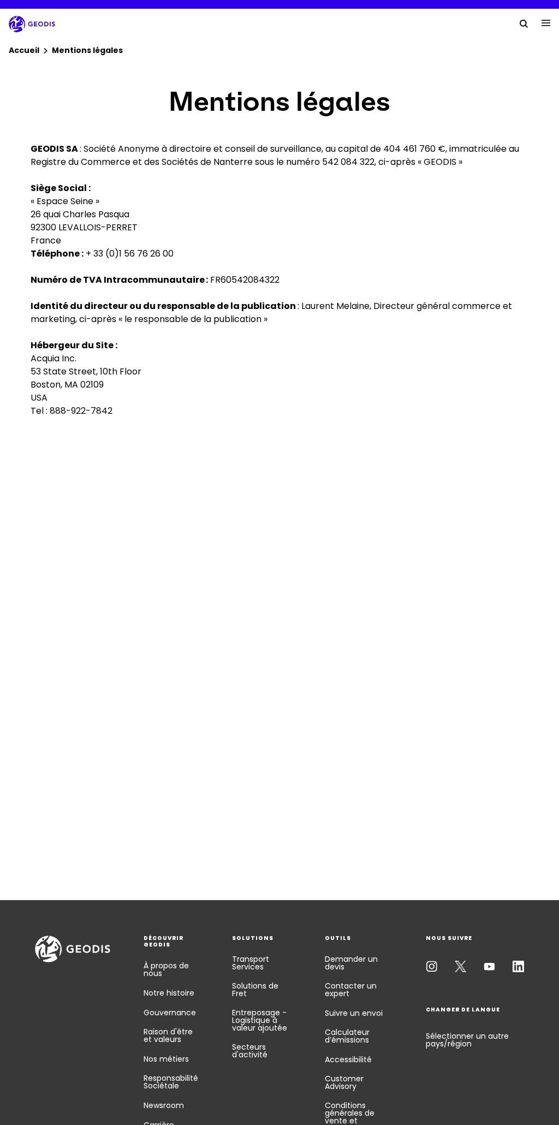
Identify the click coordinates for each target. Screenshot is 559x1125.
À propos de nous (166, 969)
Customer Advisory (344, 1082)
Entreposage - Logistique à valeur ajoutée (259, 1020)
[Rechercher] (524, 23)
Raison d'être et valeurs (168, 1035)
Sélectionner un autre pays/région (467, 1039)
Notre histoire (169, 993)
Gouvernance (170, 1012)
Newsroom (164, 1105)
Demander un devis (351, 963)
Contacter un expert (351, 989)
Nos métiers (166, 1059)
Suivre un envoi (354, 1013)
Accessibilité (348, 1059)
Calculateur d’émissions (347, 1036)
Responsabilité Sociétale (171, 1082)
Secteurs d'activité (249, 1050)
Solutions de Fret (255, 989)
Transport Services (250, 963)
